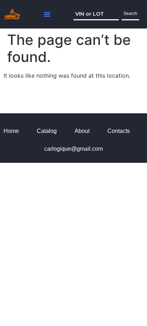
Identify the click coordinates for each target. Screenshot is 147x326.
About (82, 131)
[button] (47, 14)
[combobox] (96, 14)
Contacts (118, 131)
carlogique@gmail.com (73, 149)
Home (11, 131)
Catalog (47, 131)
